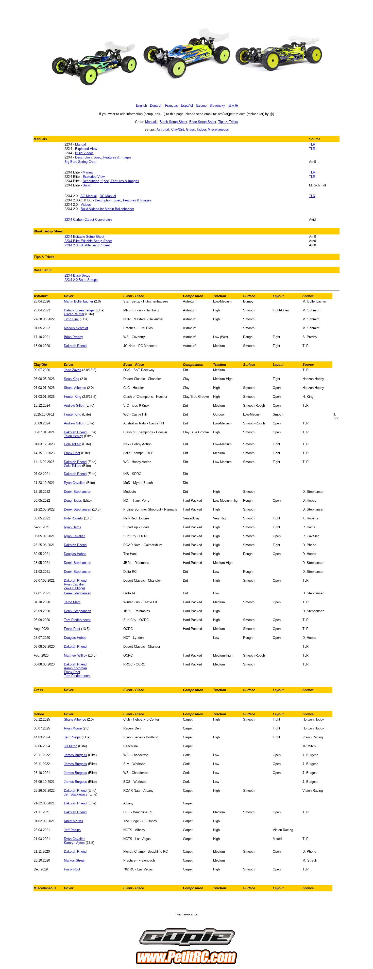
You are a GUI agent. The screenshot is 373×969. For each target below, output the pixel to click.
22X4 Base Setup (77, 275)
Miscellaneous (218, 129)
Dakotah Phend (75, 346)
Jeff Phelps (72, 737)
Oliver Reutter (74, 314)
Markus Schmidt (76, 328)
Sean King (71, 379)
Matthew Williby (75, 655)
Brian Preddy (73, 337)
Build (86, 185)
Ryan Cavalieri (74, 483)
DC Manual (108, 196)
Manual (80, 144)
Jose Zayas (72, 370)
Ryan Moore (73, 728)
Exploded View (86, 149)
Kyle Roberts (73, 518)
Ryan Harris (72, 527)
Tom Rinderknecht (77, 620)
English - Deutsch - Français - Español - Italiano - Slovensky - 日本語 (187, 105)
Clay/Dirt (177, 129)
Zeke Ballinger (74, 588)
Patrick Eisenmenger (79, 310)
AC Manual (88, 196)
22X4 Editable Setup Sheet (84, 237)
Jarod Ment (72, 602)
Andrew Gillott (74, 405)
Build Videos (84, 153)
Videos (86, 204)
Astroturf (163, 129)
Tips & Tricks (228, 122)
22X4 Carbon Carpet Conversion (88, 219)
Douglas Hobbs (75, 554)
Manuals (151, 122)
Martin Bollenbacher (78, 301)
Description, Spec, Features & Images (103, 157)
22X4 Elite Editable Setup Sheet (88, 241)
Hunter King (72, 397)
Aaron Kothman (75, 668)
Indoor (201, 129)
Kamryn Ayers (74, 843)
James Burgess (75, 755)
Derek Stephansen (77, 492)
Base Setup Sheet (202, 122)
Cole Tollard (72, 444)
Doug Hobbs (73, 500)
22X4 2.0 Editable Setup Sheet (87, 245)
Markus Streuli (74, 860)
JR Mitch (70, 746)
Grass (190, 129)
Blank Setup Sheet (173, 122)
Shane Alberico (75, 388)
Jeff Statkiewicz (76, 794)
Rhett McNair (73, 821)
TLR (312, 144)
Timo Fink (71, 319)
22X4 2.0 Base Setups (81, 280)
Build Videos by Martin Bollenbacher (107, 209)
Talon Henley (73, 436)
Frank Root (72, 453)
